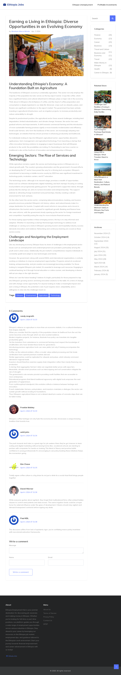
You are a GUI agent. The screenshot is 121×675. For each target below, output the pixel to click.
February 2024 (101, 270)
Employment (31, 295)
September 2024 (101, 242)
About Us (47, 609)
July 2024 (100, 251)
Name (11, 557)
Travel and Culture (103, 49)
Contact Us (47, 620)
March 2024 (101, 267)
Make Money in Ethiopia (103, 64)
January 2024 (101, 274)
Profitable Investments (107, 5)
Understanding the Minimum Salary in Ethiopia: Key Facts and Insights (101, 209)
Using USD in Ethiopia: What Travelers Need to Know (101, 156)
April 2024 (99, 263)
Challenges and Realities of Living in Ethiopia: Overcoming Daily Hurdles (102, 108)
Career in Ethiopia (103, 72)
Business (103, 46)
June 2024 (100, 255)
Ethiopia (20, 295)
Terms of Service (49, 613)
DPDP (45, 624)
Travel (103, 59)
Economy (103, 38)
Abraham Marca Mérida (20, 31)
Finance (103, 35)
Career (103, 42)
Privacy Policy (48, 617)
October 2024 (101, 237)
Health (103, 69)
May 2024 (100, 259)
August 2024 (101, 247)
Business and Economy (103, 54)
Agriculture (43, 295)
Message (12, 545)
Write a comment (21, 572)
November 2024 (102, 233)
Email (50, 557)
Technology (55, 295)
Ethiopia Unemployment (82, 5)
